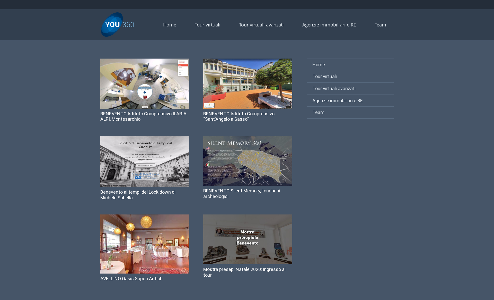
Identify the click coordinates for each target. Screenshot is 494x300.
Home (318, 64)
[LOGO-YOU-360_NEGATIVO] (117, 25)
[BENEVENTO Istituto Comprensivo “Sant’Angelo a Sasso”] (247, 84)
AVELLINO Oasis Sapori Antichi (132, 278)
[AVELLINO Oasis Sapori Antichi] (144, 244)
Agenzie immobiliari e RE (337, 100)
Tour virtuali (324, 76)
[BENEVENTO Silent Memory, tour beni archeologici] (247, 161)
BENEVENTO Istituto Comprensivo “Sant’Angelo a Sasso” (239, 116)
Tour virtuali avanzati (334, 88)
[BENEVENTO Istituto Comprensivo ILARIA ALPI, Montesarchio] (144, 84)
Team (318, 112)
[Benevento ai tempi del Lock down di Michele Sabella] (144, 161)
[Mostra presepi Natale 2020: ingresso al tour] (247, 239)
